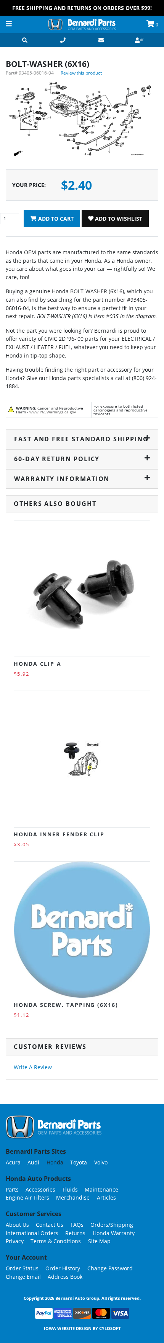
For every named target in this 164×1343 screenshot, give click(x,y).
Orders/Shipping (111, 1224)
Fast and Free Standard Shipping (81, 439)
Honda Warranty (114, 1233)
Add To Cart (55, 218)
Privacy (15, 1241)
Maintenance (101, 1189)
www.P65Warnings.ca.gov (52, 412)
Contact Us (49, 1224)
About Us (17, 1224)
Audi (33, 1162)
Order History (62, 1268)
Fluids (70, 1189)
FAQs (77, 1224)
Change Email (23, 1276)
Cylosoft (110, 1328)
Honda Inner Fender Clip (59, 834)
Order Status (22, 1268)
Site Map (99, 1241)
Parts (12, 1189)
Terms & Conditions (56, 1241)
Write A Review (33, 1067)
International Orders (32, 1233)
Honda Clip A (37, 663)
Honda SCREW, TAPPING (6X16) (66, 1004)
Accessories (40, 1189)
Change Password (110, 1268)
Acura (13, 1162)
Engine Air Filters (27, 1197)
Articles (106, 1197)
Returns (75, 1233)
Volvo (101, 1162)
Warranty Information (61, 479)
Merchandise (73, 1197)
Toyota (78, 1162)
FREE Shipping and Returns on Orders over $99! (82, 7)
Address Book (65, 1276)
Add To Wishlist (117, 218)
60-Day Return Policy (57, 459)
